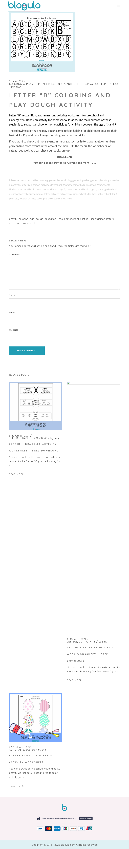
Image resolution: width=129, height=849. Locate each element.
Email (13, 312)
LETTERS (81, 84)
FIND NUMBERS (46, 84)
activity (13, 218)
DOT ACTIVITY (87, 642)
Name (13, 295)
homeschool (71, 218)
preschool (15, 223)
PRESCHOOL (111, 84)
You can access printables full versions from (61, 162)
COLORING (15, 84)
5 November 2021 (19, 436)
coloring (23, 218)
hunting (84, 218)
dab (32, 218)
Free (60, 218)
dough (39, 218)
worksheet (28, 223)
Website (13, 329)
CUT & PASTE (16, 750)
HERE (93, 162)
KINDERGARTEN (65, 84)
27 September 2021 (20, 747)
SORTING (15, 87)
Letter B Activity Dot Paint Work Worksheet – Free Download (91, 654)
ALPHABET (29, 84)
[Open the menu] (118, 6)
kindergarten (97, 218)
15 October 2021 (76, 639)
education (50, 218)
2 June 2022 (16, 81)
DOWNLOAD (64, 156)
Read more (16, 474)
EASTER (30, 750)
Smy (54, 438)
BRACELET (27, 438)
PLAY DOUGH (95, 84)
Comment (14, 254)
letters (110, 218)
